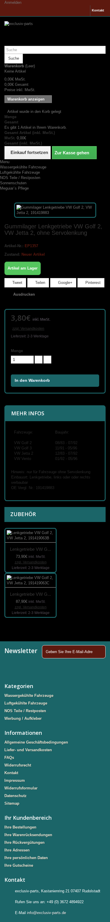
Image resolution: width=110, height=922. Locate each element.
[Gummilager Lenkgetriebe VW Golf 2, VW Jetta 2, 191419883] (55, 210)
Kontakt (98, 10)
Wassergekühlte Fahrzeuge (23, 167)
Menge (17, 351)
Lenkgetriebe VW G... (30, 549)
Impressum (14, 780)
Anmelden (12, 2)
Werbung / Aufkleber (23, 718)
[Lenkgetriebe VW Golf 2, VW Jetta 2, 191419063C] (30, 581)
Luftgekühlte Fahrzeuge (20, 172)
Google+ (64, 282)
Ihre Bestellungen (20, 827)
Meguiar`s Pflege (14, 188)
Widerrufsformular (21, 788)
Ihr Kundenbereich (28, 817)
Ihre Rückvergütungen (24, 842)
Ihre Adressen (17, 850)
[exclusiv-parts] (55, 31)
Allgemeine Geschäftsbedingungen (36, 742)
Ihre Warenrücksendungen (28, 835)
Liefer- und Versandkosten (28, 750)
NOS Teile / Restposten (20, 177)
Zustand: (12, 254)
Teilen (39, 282)
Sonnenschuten (13, 183)
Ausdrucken (24, 294)
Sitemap (11, 803)
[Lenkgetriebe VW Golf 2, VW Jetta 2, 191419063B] (30, 536)
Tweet (16, 282)
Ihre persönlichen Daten (26, 858)
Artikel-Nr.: (13, 246)
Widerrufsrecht (17, 765)
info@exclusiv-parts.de (46, 913)
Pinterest (92, 282)
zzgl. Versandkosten (28, 329)
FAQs (9, 757)
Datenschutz (15, 796)
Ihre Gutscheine (18, 865)
